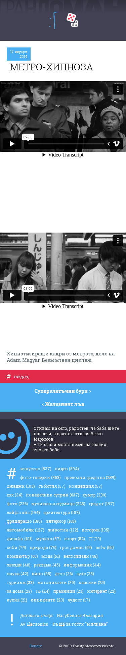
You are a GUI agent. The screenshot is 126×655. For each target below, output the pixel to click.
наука (17, 573)
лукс (85, 573)
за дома (19, 591)
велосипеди (81, 556)
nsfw (104, 547)
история (96, 529)
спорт (74, 538)
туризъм (20, 582)
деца (64, 573)
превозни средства (90, 477)
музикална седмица (58, 503)
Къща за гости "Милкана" (80, 624)
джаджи (21, 486)
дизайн (20, 538)
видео (20, 376)
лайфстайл (23, 512)
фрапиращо (24, 521)
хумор (95, 494)
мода (50, 556)
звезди (19, 564)
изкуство (35, 468)
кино (41, 573)
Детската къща (36, 615)
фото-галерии (40, 477)
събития (52, 486)
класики (92, 582)
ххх (15, 494)
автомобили (25, 529)
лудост (79, 599)
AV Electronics (34, 624)
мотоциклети (56, 582)
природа (43, 547)
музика (48, 538)
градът (101, 503)
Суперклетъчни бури (61, 391)
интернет (101, 591)
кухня (17, 599)
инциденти (47, 599)
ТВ (42, 591)
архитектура (61, 512)
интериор (60, 521)
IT (94, 538)
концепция (85, 486)
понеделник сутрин (52, 494)
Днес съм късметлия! (72, 20)
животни (63, 529)
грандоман (76, 547)
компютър (22, 556)
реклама (47, 564)
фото (17, 503)
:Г (53, 20)
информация (82, 564)
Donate (36, 645)
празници (68, 591)
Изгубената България (80, 615)
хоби (16, 547)
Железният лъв (64, 404)
